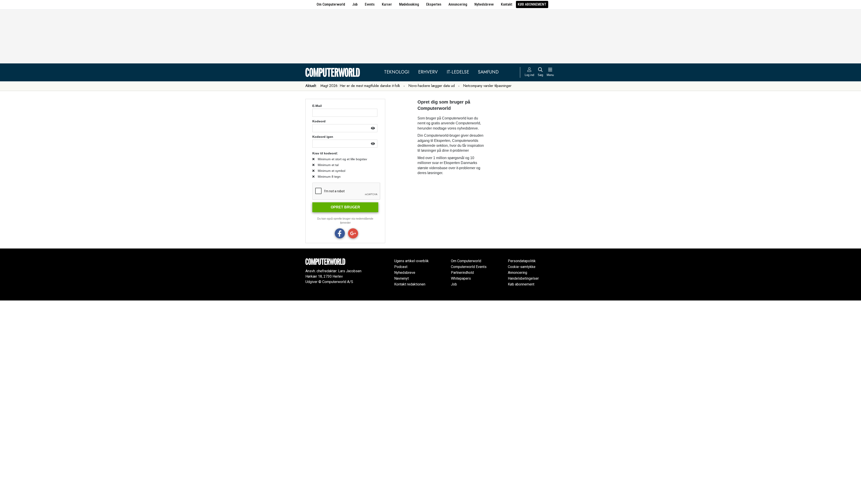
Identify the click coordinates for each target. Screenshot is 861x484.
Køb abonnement (532, 4)
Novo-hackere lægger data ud (431, 85)
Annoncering (457, 4)
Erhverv (428, 72)
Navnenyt (401, 278)
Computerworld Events (469, 267)
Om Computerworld (331, 4)
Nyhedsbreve (484, 4)
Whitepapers (461, 278)
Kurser (387, 4)
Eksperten (433, 4)
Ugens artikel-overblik (411, 261)
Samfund (488, 72)
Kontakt (506, 4)
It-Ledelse (458, 72)
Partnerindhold (462, 272)
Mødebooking (409, 4)
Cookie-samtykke (521, 267)
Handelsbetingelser (523, 278)
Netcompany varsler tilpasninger (487, 85)
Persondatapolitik (522, 261)
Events (370, 4)
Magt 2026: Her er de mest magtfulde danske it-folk (360, 85)
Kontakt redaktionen (409, 284)
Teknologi (396, 72)
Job (355, 4)
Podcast (400, 267)
